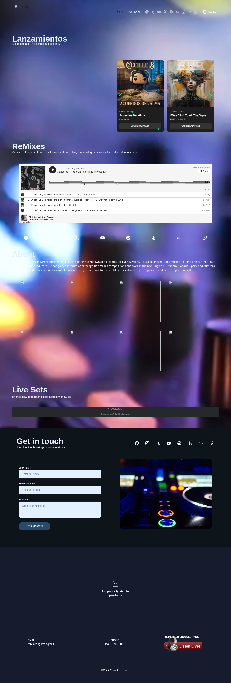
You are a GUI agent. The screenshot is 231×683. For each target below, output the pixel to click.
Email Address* (27, 483)
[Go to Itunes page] (195, 12)
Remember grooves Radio (182, 637)
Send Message (35, 526)
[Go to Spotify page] (148, 12)
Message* (24, 499)
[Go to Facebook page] (173, 12)
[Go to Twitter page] (167, 12)
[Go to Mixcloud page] (179, 12)
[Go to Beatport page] (154, 12)
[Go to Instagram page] (185, 12)
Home (120, 11)
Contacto (134, 11)
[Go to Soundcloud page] (191, 12)
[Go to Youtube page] (160, 12)
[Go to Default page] (205, 238)
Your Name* (25, 467)
